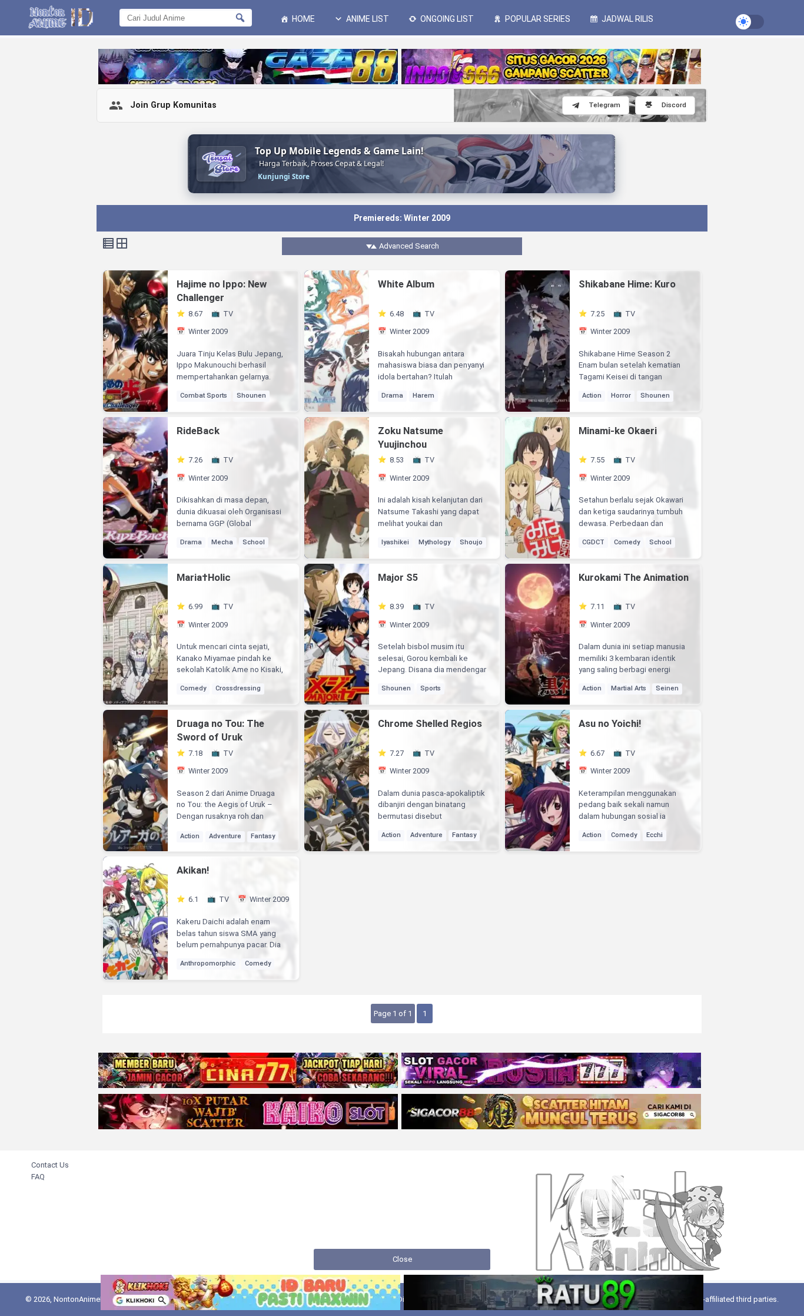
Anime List (366, 19)
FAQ (38, 1176)
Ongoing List (446, 19)
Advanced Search (408, 246)
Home (302, 19)
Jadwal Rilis (626, 19)
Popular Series (536, 19)
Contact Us (50, 1164)
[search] (240, 18)
